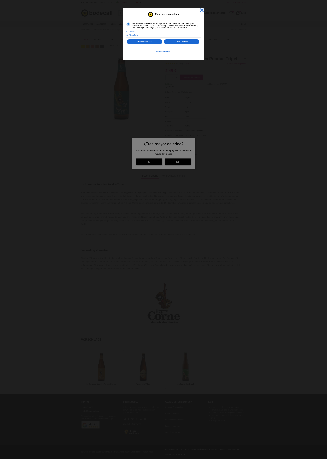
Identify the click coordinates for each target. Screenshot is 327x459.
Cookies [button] (132, 32)
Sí (149, 161)
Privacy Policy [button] (133, 35)
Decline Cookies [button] (144, 42)
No (178, 161)
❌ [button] (202, 10)
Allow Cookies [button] (181, 42)
